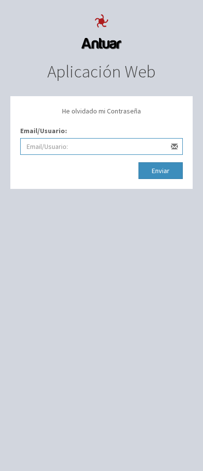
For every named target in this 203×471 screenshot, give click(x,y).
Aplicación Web (101, 71)
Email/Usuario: (43, 130)
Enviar (160, 170)
